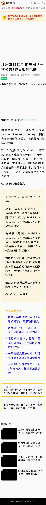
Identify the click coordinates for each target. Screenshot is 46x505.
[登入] (39, 3)
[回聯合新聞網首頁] (3, 3)
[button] (35, 3)
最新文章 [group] (5, 8)
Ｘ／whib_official (29, 120)
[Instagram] (31, 3)
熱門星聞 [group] (30, 8)
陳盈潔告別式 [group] (18, 8)
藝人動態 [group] (40, 8)
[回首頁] (10, 3)
